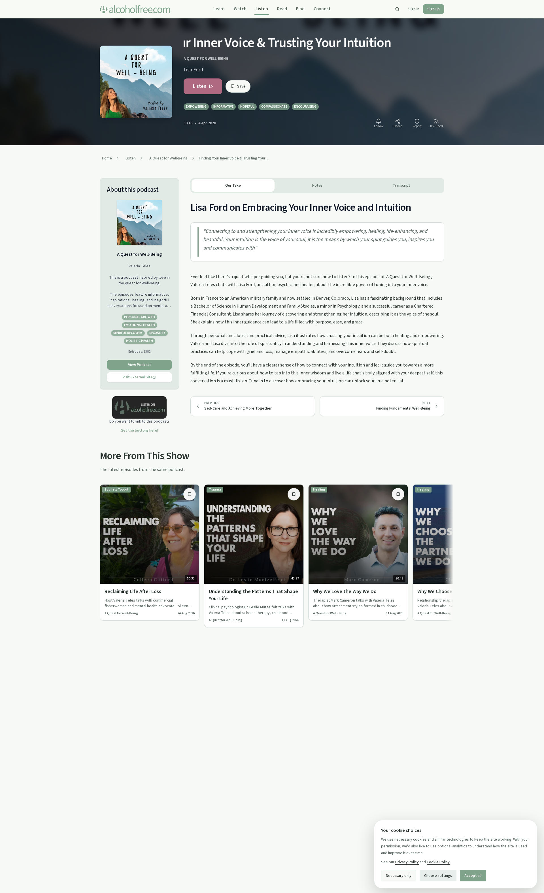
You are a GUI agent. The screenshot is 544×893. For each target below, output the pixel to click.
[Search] (397, 9)
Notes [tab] (317, 185)
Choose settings (438, 876)
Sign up (433, 9)
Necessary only (398, 876)
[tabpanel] (317, 289)
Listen (262, 9)
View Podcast (139, 365)
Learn (219, 9)
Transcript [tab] (401, 185)
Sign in (413, 9)
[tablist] (317, 185)
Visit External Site (138, 377)
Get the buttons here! (139, 430)
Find (300, 9)
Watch (240, 9)
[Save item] (189, 494)
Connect (322, 9)
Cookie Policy (438, 862)
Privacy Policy (407, 862)
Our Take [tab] (233, 185)
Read (282, 9)
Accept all (472, 876)
